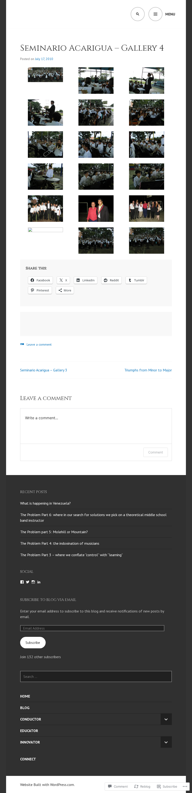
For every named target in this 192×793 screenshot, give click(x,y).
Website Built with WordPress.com (47, 784)
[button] (45, 74)
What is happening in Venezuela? (45, 503)
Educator (29, 730)
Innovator (30, 742)
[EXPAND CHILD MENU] (166, 719)
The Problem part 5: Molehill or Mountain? (54, 531)
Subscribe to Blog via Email (48, 599)
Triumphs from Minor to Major (148, 370)
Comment (155, 452)
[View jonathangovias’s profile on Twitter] (28, 582)
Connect (28, 759)
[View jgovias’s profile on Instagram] (33, 582)
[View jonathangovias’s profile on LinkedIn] (39, 582)
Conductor (30, 719)
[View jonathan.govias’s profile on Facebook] (22, 582)
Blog (25, 707)
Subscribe (33, 642)
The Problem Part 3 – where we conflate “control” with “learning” (71, 554)
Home (25, 696)
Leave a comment (39, 344)
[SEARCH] (138, 14)
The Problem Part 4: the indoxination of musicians (59, 543)
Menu (170, 14)
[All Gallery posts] (22, 344)
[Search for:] (96, 676)
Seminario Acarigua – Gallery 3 (43, 370)
